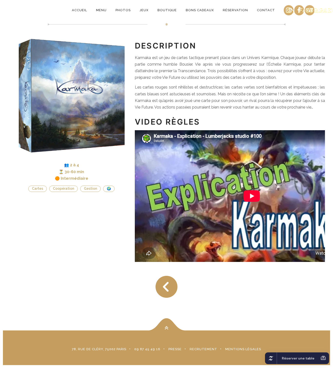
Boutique (167, 10)
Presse (175, 349)
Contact (266, 10)
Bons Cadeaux (200, 10)
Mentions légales (243, 349)
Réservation (235, 10)
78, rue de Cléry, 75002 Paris (99, 349)
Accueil (79, 10)
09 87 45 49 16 (147, 349)
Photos (123, 10)
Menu (101, 10)
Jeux (144, 10)
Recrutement (203, 349)
